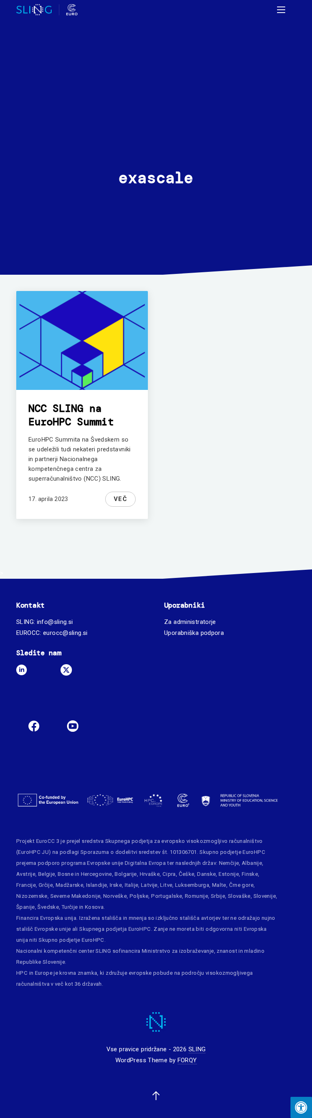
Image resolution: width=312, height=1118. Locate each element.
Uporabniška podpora (194, 633)
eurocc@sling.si (65, 633)
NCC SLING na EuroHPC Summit (71, 415)
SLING (197, 1049)
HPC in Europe (34, 973)
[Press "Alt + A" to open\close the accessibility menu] (301, 1107)
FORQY (187, 1060)
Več (121, 499)
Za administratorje (190, 622)
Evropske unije (105, 863)
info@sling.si (55, 622)
